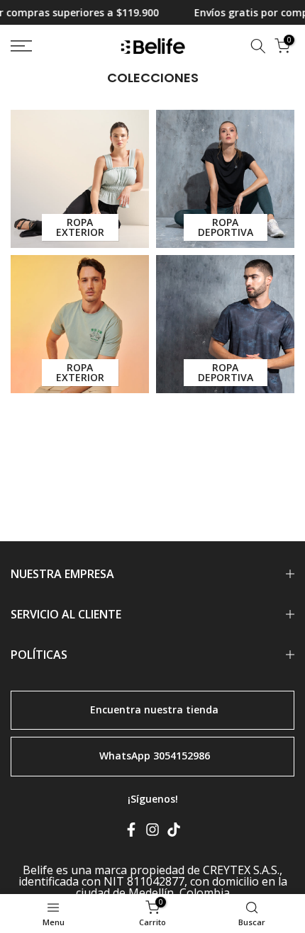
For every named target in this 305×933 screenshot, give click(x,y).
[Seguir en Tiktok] (174, 832)
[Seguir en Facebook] (131, 832)
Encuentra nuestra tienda (154, 709)
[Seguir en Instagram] (152, 832)
